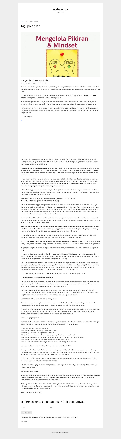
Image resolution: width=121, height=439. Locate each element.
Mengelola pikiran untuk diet (35, 80)
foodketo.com (60, 9)
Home (22, 21)
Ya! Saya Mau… (26, 412)
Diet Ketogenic (30, 83)
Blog (22, 83)
